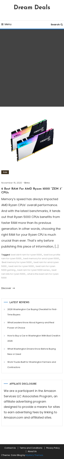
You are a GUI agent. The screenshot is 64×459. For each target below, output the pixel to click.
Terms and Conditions (31, 448)
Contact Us (10, 448)
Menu (8, 24)
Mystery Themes (34, 455)
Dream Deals (32, 8)
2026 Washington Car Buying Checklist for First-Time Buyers (32, 312)
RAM (5, 172)
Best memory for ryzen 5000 (17, 262)
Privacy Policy (53, 448)
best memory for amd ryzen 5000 (41, 258)
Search (55, 24)
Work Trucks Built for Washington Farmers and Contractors (31, 364)
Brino (27, 182)
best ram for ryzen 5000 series (33, 270)
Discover (6, 288)
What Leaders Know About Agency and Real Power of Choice (30, 325)
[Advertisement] (32, 68)
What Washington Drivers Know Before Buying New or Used (31, 351)
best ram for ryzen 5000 (21, 266)
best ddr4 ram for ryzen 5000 (26, 254)
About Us (32, 451)
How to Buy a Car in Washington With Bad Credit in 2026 (33, 338)
